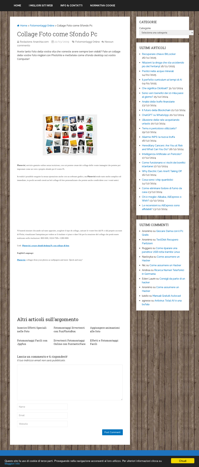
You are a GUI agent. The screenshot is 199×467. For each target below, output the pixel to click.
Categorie (145, 28)
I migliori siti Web (41, 5)
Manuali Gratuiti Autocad (167, 295)
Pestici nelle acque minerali (158, 71)
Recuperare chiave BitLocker (159, 54)
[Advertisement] (70, 86)
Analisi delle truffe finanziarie (158, 101)
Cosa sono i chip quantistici (157, 179)
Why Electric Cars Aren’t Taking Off (162, 171)
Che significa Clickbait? (155, 88)
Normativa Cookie (102, 5)
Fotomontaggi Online (42, 25)
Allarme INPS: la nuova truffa (158, 136)
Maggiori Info (12, 463)
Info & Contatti (71, 5)
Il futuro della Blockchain (156, 110)
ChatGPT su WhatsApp (155, 115)
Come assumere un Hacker (165, 265)
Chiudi (182, 461)
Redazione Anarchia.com (34, 41)
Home (17, 5)
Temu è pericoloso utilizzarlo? (159, 128)
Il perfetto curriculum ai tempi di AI (162, 79)
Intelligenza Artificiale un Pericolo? (162, 154)
